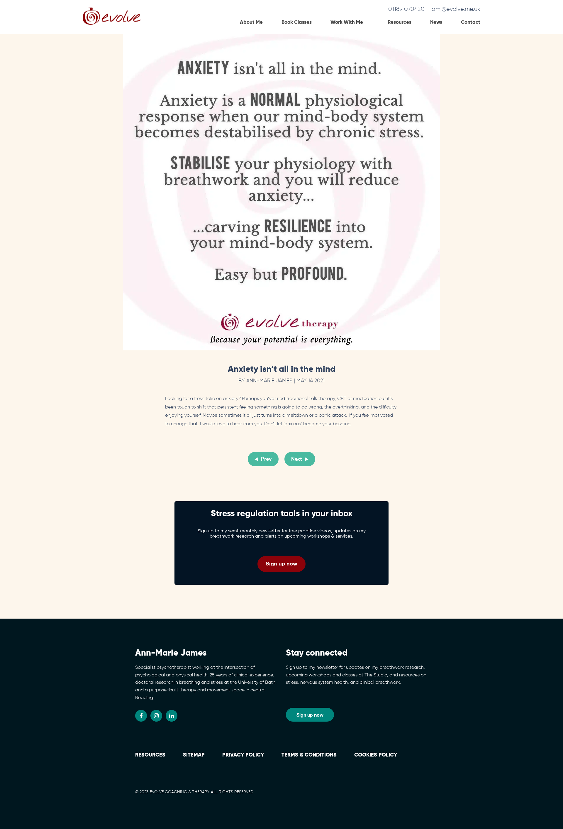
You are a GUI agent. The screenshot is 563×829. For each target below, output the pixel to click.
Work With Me (346, 22)
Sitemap (194, 755)
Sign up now (281, 563)
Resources (399, 22)
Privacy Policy (243, 755)
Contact (470, 22)
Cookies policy (375, 755)
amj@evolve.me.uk (456, 9)
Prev (266, 459)
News (436, 22)
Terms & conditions (309, 755)
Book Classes (297, 22)
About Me (251, 22)
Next (296, 459)
